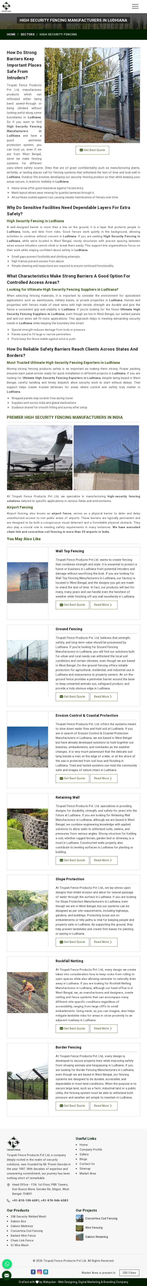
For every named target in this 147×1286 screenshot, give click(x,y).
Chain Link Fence (22, 1240)
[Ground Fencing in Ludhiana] (27, 660)
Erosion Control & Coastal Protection (87, 715)
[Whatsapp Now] (7, 1264)
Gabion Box (18, 1221)
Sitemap (85, 1168)
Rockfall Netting (69, 961)
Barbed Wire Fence (23, 1235)
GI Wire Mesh (20, 1245)
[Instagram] (39, 1272)
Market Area (88, 1173)
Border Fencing (68, 1047)
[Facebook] (33, 1272)
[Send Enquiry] (6, 1275)
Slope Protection (70, 879)
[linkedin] (45, 1272)
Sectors (28, 34)
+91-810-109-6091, (26, 1200)
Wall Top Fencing (70, 551)
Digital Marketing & (90, 1282)
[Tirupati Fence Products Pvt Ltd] (6, 7)
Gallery (84, 1154)
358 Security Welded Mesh (28, 1216)
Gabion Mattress (22, 1226)
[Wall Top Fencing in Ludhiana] (27, 583)
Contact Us (87, 1164)
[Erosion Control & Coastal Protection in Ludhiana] (27, 747)
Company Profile (91, 1149)
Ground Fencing (69, 629)
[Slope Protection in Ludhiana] (27, 911)
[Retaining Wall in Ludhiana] (27, 829)
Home (11, 34)
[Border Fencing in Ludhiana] (27, 1079)
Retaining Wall (68, 797)
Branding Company (116, 1282)
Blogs (83, 1159)
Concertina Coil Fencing (27, 1231)
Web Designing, (68, 1282)
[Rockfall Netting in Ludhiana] (27, 992)
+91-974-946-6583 (54, 1200)
